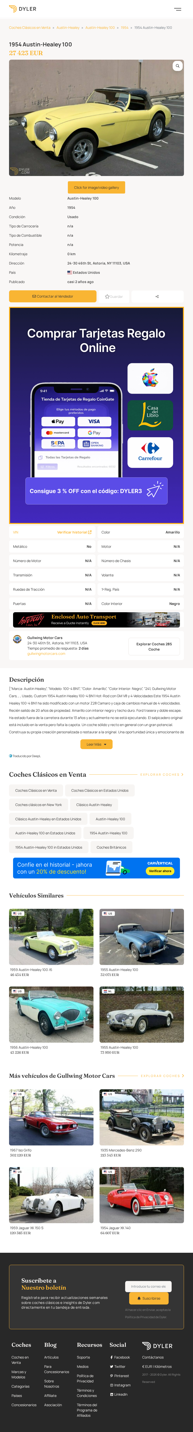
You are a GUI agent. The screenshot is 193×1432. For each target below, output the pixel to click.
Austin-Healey (68, 27)
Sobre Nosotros (51, 1384)
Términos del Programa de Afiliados (87, 1410)
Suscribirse (151, 1298)
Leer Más (94, 744)
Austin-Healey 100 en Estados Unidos (45, 833)
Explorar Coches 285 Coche (154, 647)
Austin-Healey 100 (100, 27)
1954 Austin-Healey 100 (108, 833)
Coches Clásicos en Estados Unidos (99, 790)
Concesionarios (24, 1404)
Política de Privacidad (85, 1378)
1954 (124, 27)
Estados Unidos (86, 272)
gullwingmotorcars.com (46, 653)
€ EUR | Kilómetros (157, 1366)
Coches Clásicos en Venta (30, 27)
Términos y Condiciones (87, 1393)
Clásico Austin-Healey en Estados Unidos (48, 819)
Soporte (83, 1357)
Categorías (20, 1386)
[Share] (157, 297)
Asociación (53, 1404)
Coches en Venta (20, 1360)
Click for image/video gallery (96, 187)
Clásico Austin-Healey (94, 804)
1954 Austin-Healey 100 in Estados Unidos (48, 847)
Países (17, 1395)
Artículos (51, 1357)
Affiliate (50, 1395)
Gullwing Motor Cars (45, 637)
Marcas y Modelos (19, 1374)
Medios (82, 1366)
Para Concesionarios (56, 1369)
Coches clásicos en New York (38, 804)
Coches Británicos (111, 847)
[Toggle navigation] (177, 9)
